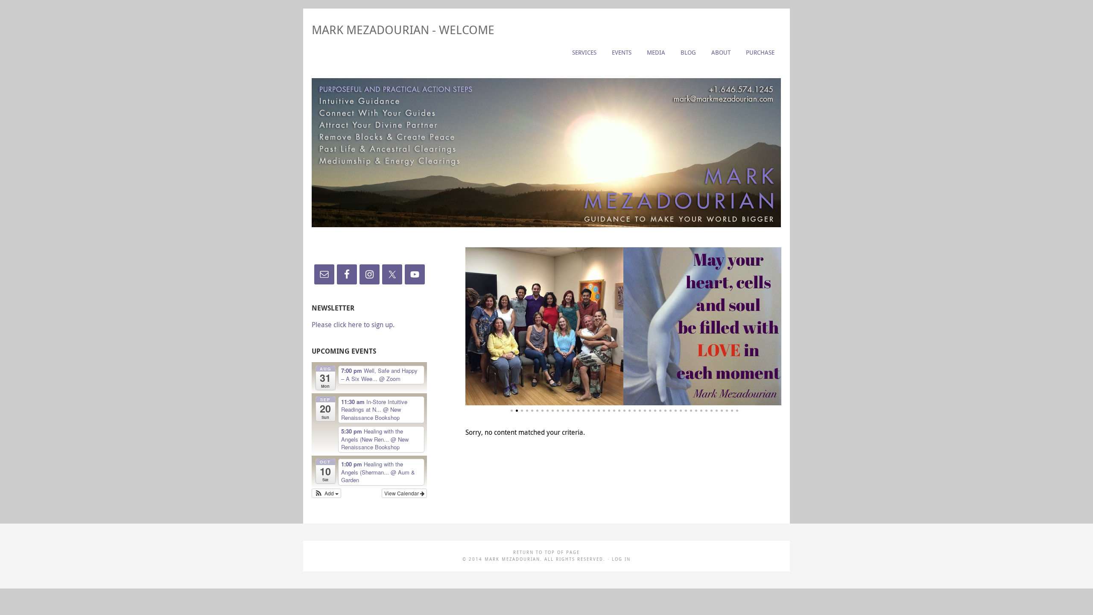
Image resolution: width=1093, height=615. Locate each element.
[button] (326, 493)
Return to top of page (546, 552)
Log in (621, 559)
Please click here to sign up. (353, 324)
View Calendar (402, 493)
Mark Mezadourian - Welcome (403, 30)
